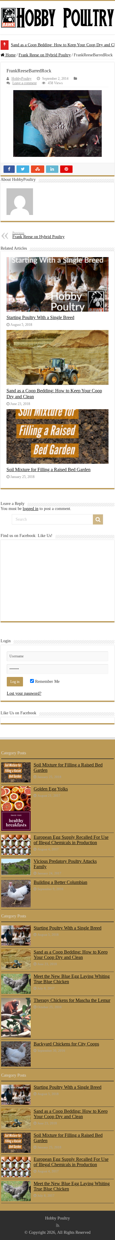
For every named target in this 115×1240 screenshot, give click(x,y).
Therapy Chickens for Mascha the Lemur (72, 1000)
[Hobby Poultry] (57, 17)
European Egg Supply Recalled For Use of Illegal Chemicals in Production (71, 839)
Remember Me (47, 681)
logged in (30, 508)
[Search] (98, 519)
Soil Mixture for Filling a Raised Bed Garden (48, 469)
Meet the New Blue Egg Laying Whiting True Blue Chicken (72, 978)
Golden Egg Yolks (51, 789)
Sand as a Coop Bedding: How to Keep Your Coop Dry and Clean (71, 954)
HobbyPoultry (22, 78)
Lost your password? (24, 693)
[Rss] (57, 1225)
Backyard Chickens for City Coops (66, 1044)
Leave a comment (24, 83)
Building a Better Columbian (60, 882)
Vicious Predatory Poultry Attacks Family (65, 863)
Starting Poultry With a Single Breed (40, 317)
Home (10, 55)
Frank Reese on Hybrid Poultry (45, 55)
